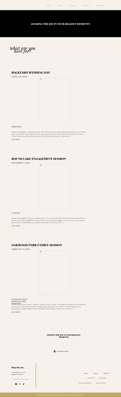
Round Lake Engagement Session (39, 159)
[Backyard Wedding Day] (55, 100)
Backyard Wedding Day (31, 73)
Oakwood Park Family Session (37, 245)
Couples (16, 213)
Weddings (17, 127)
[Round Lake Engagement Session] (55, 187)
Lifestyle (17, 299)
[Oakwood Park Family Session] (55, 273)
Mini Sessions (19, 300)
